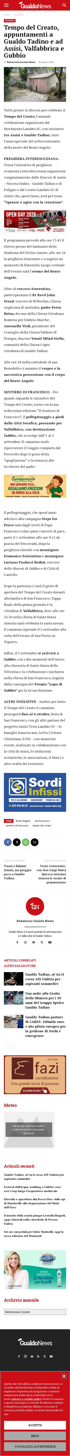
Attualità (19, 14)
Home (7, 14)
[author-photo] (35, 915)
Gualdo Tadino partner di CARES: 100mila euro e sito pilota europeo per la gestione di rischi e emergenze (45, 1026)
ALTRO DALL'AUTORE (20, 966)
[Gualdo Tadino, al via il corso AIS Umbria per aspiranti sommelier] (13, 978)
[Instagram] (27, 942)
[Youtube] (51, 942)
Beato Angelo (23, 820)
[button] (64, 1376)
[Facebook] (8, 842)
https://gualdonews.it (35, 926)
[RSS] (38, 1356)
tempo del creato (42, 825)
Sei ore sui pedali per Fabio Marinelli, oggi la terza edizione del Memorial (33, 1234)
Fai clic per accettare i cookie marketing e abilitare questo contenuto (29, 1129)
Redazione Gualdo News (21, 62)
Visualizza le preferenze (35, 1446)
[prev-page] (6, 1045)
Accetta (35, 1425)
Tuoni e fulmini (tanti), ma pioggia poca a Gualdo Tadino (17, 872)
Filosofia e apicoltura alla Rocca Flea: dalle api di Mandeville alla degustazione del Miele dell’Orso (34, 1203)
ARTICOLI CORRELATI (20, 960)
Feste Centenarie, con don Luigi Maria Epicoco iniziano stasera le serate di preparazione (51, 874)
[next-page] (12, 1045)
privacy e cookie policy (26, 1399)
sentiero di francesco (17, 825)
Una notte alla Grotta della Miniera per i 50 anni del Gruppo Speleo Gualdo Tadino (44, 1000)
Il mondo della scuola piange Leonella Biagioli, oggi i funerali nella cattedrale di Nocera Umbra (35, 1219)
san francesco (42, 820)
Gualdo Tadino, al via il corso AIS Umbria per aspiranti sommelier (44, 979)
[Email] (34, 842)
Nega (35, 1436)
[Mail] (35, 942)
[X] (17, 842)
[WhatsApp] (26, 842)
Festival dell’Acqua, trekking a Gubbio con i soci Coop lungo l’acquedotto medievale (32, 1189)
